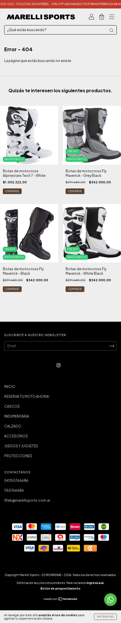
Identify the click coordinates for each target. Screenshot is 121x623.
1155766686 (14, 490)
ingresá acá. (95, 583)
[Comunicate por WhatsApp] (110, 599)
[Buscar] (111, 30)
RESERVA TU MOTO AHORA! (26, 396)
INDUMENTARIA (16, 416)
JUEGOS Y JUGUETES (21, 446)
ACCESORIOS (16, 436)
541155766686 (16, 480)
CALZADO (12, 426)
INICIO (9, 386)
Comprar (12, 191)
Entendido (105, 616)
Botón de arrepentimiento (60, 588)
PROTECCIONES (18, 456)
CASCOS (12, 406)
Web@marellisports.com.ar (27, 500)
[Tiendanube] (60, 600)
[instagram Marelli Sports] (58, 365)
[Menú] (112, 18)
